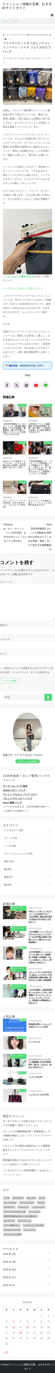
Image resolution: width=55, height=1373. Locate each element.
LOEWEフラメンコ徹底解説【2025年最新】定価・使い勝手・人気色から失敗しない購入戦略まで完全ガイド (39, 428)
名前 (4, 625)
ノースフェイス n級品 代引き (18, 276)
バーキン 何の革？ (36, 1077)
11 (13, 1327)
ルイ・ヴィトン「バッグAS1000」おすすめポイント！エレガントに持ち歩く (14, 504)
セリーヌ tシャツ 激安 (12, 1234)
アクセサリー (13, 830)
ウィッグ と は (34, 1042)
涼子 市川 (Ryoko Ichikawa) (15, 35)
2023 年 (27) (9, 1277)
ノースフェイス (38, 1207)
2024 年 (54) (9, 1269)
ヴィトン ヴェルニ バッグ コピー (20, 794)
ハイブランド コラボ (12, 1230)
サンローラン (9, 1207)
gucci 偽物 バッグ (12, 802)
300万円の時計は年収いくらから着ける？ (20, 1216)
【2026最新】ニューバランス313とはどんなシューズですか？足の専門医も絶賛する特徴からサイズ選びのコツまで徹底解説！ (40, 937)
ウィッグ (10, 838)
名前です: (8, 755)
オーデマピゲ (18, 1198)
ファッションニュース (18, 853)
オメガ (41, 1198)
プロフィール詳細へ (27, 761)
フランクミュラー (27, 1202)
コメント (6, 582)
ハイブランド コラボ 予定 (39, 1094)
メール (5, 639)
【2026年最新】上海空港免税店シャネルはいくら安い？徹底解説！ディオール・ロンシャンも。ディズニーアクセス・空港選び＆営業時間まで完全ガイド (40, 996)
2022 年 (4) (9, 1285)
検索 (48, 697)
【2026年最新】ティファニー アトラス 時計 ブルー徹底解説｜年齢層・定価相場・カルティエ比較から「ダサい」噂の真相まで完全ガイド (40, 957)
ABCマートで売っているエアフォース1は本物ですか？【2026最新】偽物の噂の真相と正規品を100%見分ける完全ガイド (40, 916)
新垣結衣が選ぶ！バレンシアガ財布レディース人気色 (40, 1025)
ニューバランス (10, 1202)
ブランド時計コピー (12, 1225)
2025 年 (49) (9, 1262)
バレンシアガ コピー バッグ (17, 798)
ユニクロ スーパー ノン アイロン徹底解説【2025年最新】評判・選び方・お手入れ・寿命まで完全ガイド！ (40, 1063)
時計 (9, 861)
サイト (3, 654)
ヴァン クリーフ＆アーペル (15, 1212)
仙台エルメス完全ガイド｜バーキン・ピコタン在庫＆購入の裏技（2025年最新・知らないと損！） (14, 464)
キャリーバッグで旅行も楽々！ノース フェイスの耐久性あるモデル (40, 503)
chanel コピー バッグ (14, 790)
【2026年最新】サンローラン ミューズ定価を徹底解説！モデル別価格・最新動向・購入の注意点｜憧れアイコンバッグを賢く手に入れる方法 (14, 429)
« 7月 (6, 1352)
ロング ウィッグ (24, 1221)
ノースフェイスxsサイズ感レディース (23, 288)
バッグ (9, 39)
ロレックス (31, 1198)
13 (27, 1327)
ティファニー (34, 1212)
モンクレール (9, 1221)
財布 (8, 877)
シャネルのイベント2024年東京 (19, 1170)
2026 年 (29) (9, 1254)
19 (20, 1332)
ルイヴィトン (23, 1207)
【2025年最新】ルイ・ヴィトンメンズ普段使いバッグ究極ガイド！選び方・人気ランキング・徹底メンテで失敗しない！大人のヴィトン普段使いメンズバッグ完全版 (40, 467)
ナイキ (6, 1198)
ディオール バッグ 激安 (15, 786)
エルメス (40, 1202)
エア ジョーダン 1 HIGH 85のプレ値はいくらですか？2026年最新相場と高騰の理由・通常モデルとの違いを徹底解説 (40, 976)
